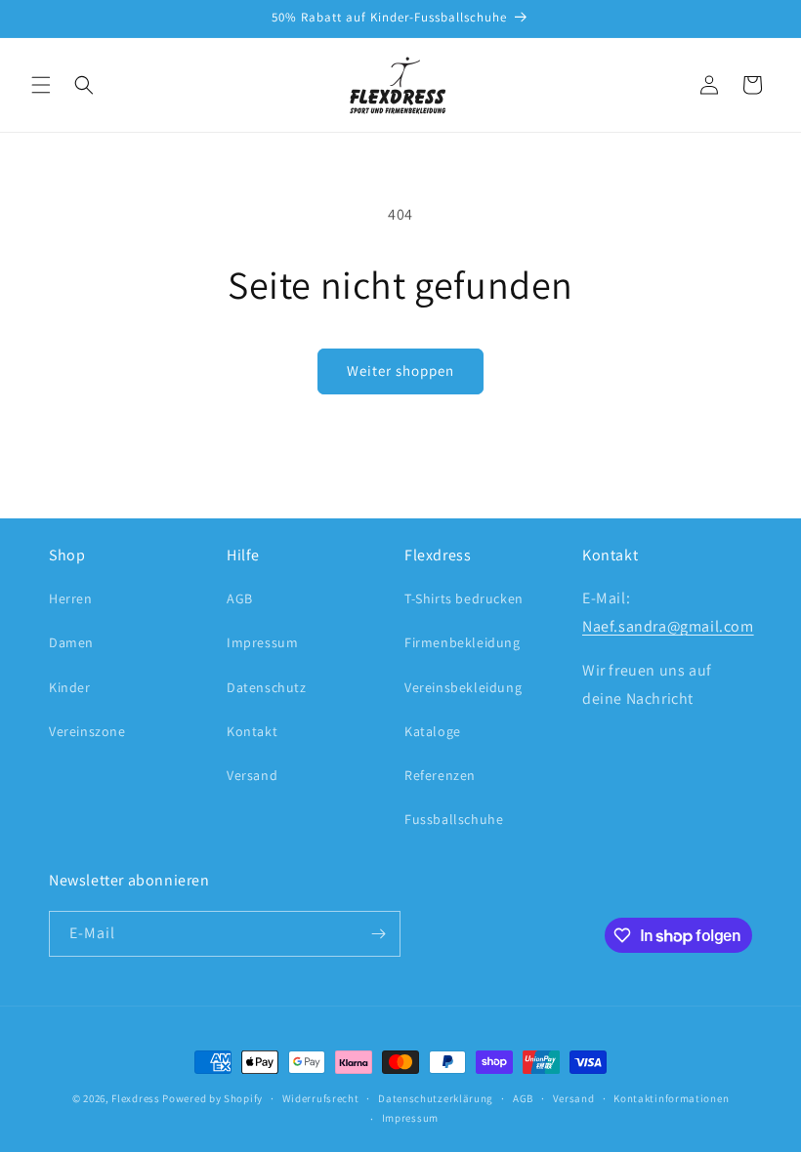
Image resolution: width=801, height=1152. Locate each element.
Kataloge (432, 731)
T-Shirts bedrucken (464, 598)
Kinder (70, 687)
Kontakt (252, 731)
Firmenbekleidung (462, 642)
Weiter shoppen (400, 370)
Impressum (262, 642)
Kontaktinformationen (671, 1098)
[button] (41, 84)
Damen (71, 642)
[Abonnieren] (378, 934)
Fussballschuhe (453, 819)
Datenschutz (267, 687)
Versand (252, 775)
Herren (71, 598)
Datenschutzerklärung (435, 1098)
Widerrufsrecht (320, 1098)
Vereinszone (87, 731)
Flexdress (135, 1098)
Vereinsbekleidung (463, 687)
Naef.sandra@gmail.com (668, 626)
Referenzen (440, 775)
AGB (240, 598)
